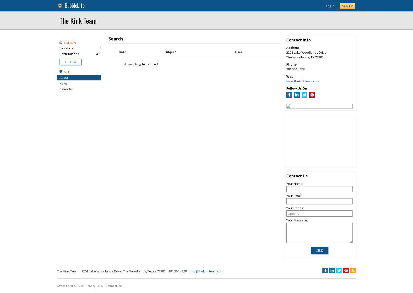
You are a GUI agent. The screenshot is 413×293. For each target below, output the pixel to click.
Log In (330, 6)
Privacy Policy (95, 285)
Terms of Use (114, 285)
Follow (70, 62)
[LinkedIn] (297, 96)
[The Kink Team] (288, 107)
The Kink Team (78, 20)
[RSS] (353, 270)
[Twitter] (304, 96)
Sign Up (347, 6)
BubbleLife (75, 5)
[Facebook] (289, 96)
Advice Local (65, 285)
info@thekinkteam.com (206, 271)
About (64, 77)
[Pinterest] (312, 96)
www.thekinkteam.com (302, 81)
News (64, 83)
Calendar (66, 89)
